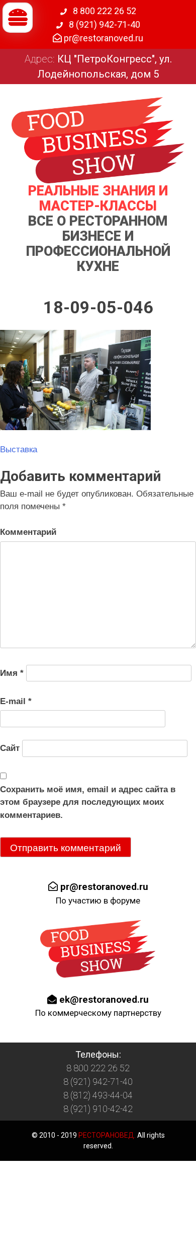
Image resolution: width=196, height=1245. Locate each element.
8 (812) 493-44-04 (98, 1095)
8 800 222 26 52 (103, 11)
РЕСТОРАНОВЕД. (106, 1135)
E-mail (16, 701)
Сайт (10, 748)
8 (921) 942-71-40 (103, 24)
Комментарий (28, 532)
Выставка (18, 449)
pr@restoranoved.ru (102, 38)
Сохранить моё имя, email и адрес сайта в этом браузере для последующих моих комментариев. (87, 802)
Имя (12, 673)
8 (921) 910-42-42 (98, 1108)
